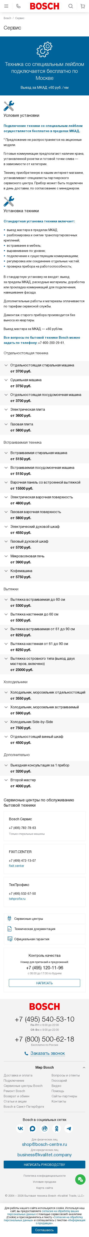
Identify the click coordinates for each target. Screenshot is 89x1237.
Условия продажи (44, 1181)
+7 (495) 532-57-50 (22, 893)
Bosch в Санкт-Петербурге (24, 1106)
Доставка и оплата (18, 1075)
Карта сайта (44, 1187)
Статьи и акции (15, 1101)
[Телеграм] (68, 1128)
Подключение (14, 1080)
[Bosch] (44, 6)
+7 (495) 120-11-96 (44, 967)
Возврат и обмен (16, 1096)
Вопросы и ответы (66, 1075)
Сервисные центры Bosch (23, 1086)
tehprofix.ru (17, 899)
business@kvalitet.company (44, 1154)
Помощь (58, 1091)
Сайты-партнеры (64, 1096)
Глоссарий (59, 1080)
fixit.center (16, 866)
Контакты (59, 1101)
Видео (56, 1086)
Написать (44, 983)
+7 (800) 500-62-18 (44, 1039)
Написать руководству (44, 1164)
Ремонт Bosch (14, 1091)
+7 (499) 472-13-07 (22, 860)
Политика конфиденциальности (45, 1175)
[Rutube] (44, 1128)
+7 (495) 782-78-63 (22, 828)
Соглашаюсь (44, 1230)
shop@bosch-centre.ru (44, 1144)
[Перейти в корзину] (82, 6)
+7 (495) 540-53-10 (44, 1019)
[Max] (32, 1128)
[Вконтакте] (20, 1128)
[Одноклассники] (56, 1128)
